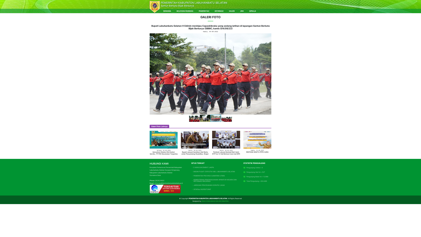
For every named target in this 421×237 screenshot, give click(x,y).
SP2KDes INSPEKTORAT (202, 189)
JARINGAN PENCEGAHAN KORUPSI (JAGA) (209, 185)
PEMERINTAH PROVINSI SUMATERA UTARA (209, 176)
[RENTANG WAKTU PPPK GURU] (257, 139)
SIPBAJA (252, 11)
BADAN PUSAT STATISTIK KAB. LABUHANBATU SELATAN (214, 171)
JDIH (242, 11)
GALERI (232, 11)
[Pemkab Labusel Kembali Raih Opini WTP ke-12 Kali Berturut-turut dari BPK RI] (226, 139)
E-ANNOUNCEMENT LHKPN (204, 167)
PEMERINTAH (204, 11)
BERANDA (167, 11)
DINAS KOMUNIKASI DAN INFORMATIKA (215, 201)
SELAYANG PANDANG (185, 11)
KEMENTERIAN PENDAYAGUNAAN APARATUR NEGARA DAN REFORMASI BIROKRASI (215, 180)
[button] (151, 74)
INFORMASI (219, 11)
